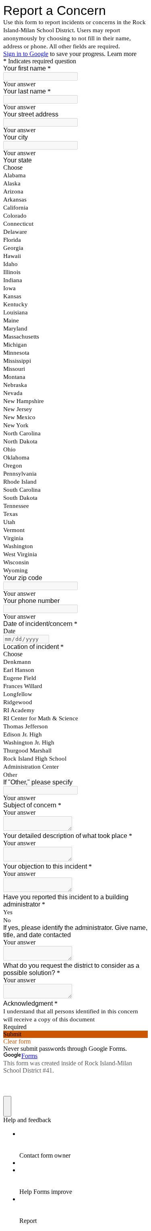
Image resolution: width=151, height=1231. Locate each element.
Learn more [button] (122, 53)
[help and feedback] (7, 1106)
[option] (75, 167)
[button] (75, 1034)
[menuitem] (83, 1144)
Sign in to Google (25, 53)
